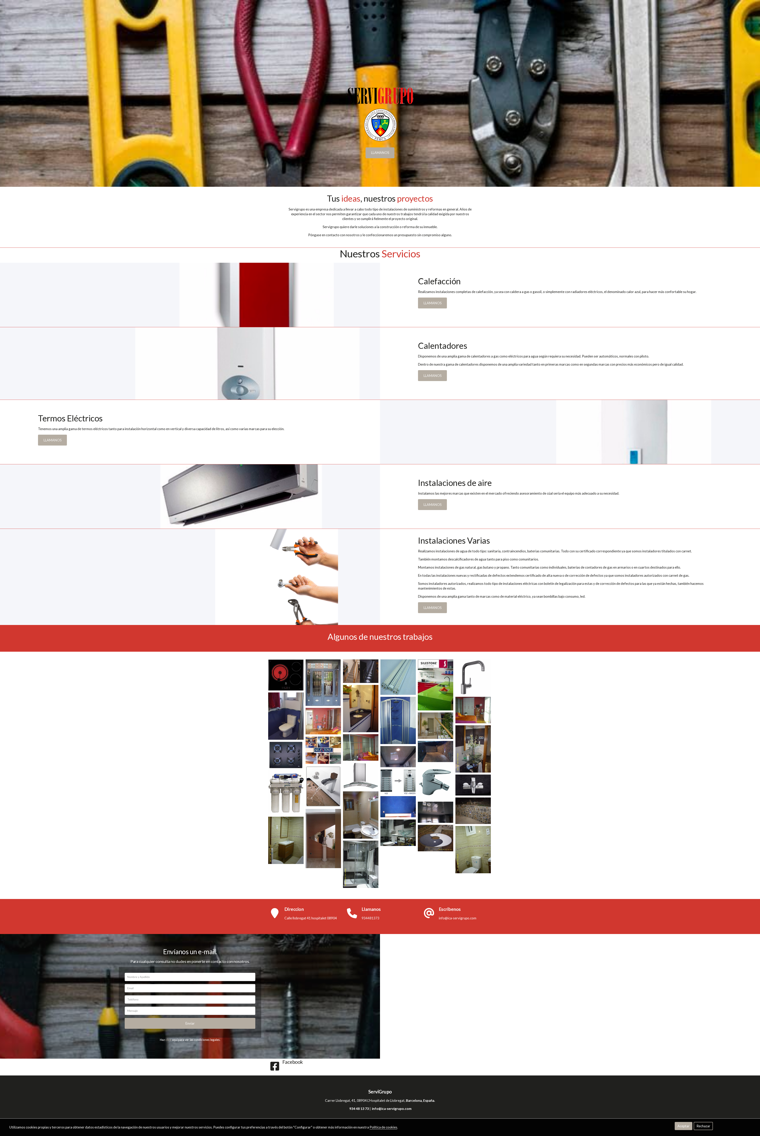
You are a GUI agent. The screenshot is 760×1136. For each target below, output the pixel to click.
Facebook (292, 1062)
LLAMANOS (380, 153)
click (168, 1039)
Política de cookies (380, 1117)
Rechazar (703, 1126)
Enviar (190, 1023)
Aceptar (683, 1126)
